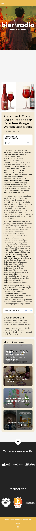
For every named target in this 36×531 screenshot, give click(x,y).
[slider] (17, 143)
